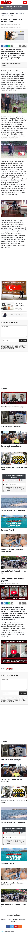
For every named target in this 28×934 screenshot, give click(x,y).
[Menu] (25, 2)
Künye (9, 919)
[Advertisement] (14, 265)
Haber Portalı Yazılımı (9, 931)
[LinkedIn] (7, 46)
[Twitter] (5, 46)
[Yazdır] (12, 46)
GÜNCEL (12, 13)
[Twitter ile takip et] (12, 926)
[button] (20, 46)
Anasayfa (5, 13)
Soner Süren (11, 315)
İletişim (15, 919)
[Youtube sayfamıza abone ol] (16, 926)
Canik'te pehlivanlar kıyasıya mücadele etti (16, 7)
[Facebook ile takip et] (8, 926)
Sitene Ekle (13, 921)
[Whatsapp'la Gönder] (9, 46)
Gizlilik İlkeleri (22, 919)
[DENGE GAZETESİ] (6, 2)
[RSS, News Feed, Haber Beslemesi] (20, 926)
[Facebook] (2, 46)
